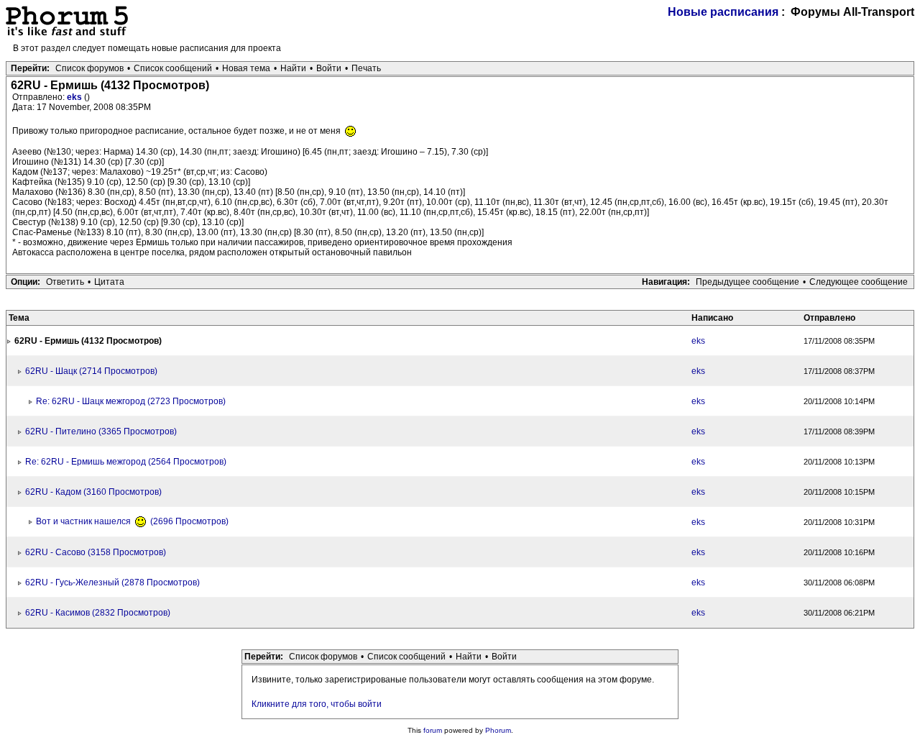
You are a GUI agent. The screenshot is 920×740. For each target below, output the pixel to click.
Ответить (65, 282)
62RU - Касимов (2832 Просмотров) (97, 613)
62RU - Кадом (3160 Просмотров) (93, 492)
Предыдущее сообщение (747, 282)
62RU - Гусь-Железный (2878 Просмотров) (112, 582)
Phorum (498, 730)
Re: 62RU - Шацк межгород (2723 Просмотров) (131, 401)
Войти (328, 68)
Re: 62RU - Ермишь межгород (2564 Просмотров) (125, 462)
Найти (293, 68)
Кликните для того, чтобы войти (317, 704)
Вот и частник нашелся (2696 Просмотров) (132, 521)
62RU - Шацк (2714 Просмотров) (91, 371)
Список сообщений (173, 68)
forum (432, 730)
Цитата (109, 282)
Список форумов (89, 68)
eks (75, 97)
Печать (366, 68)
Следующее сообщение (858, 282)
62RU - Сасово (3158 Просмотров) (95, 552)
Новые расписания (723, 12)
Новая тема (246, 68)
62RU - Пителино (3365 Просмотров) (101, 431)
